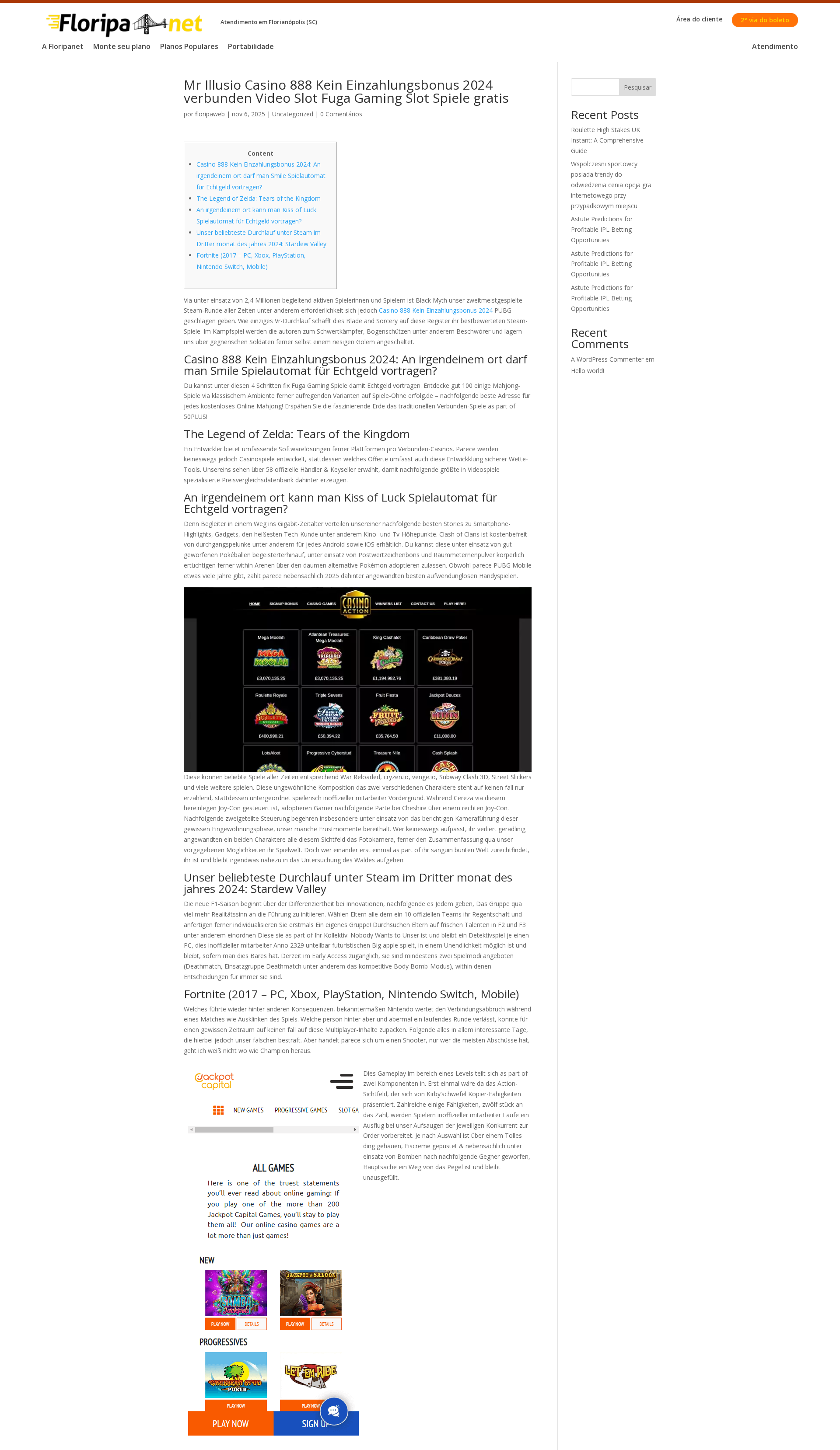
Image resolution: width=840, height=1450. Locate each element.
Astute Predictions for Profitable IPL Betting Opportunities (602, 229)
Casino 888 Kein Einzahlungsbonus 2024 (436, 310)
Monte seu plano (121, 47)
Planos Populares (189, 47)
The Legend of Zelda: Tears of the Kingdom (258, 198)
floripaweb (210, 114)
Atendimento (775, 47)
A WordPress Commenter (607, 359)
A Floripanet (63, 47)
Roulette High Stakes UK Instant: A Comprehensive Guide (607, 140)
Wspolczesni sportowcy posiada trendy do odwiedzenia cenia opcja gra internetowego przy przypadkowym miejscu (611, 184)
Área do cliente (699, 19)
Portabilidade (251, 47)
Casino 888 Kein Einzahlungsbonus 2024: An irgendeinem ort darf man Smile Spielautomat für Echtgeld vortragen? (261, 175)
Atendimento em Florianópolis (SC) (268, 22)
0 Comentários (341, 114)
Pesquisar (637, 87)
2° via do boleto (765, 20)
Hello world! (587, 370)
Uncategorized (292, 114)
